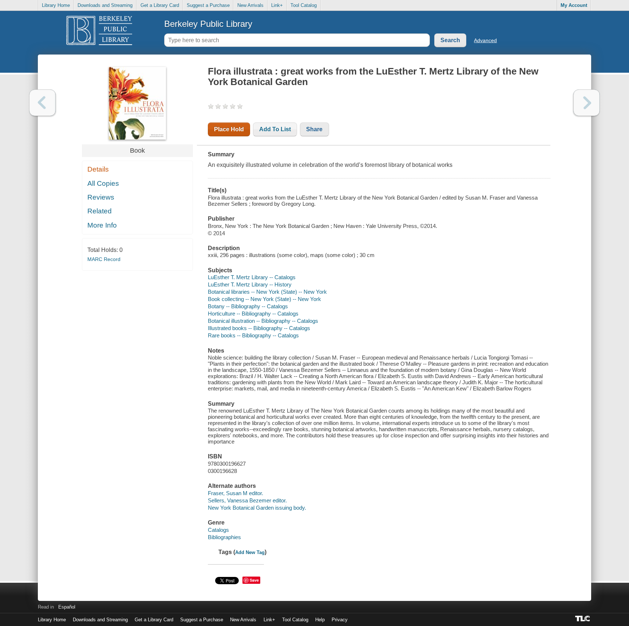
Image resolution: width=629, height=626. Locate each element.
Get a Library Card (160, 5)
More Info (102, 225)
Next (586, 102)
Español (66, 607)
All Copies (103, 183)
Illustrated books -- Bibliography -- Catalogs (259, 328)
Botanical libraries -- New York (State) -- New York (267, 292)
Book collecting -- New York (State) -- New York (264, 299)
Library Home (56, 5)
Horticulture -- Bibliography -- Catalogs (253, 313)
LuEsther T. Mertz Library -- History (250, 284)
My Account (574, 5)
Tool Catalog (303, 5)
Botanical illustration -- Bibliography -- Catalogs (263, 321)
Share (314, 129)
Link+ (277, 5)
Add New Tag (250, 552)
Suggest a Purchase (208, 5)
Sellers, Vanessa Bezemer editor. (247, 500)
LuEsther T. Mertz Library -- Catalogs (252, 277)
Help (320, 619)
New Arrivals (250, 5)
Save (254, 580)
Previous (42, 102)
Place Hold (229, 129)
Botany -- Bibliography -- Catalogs (248, 306)
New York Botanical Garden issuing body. (257, 508)
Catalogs (218, 530)
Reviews (100, 197)
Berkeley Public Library (208, 24)
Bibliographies (224, 537)
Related (99, 211)
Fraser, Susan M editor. (235, 493)
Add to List (275, 129)
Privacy (340, 619)
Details (98, 169)
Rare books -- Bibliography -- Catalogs (253, 335)
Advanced (485, 40)
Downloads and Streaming (105, 5)
